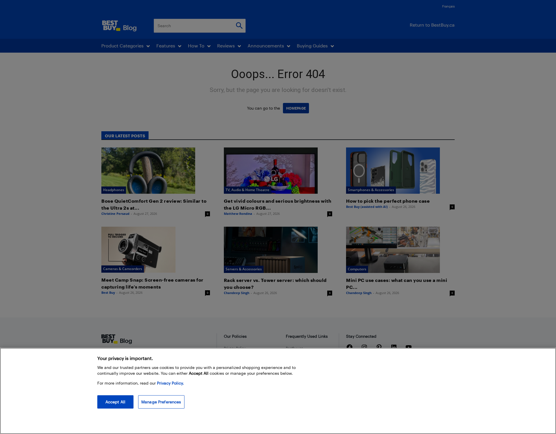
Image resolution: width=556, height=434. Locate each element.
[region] (278, 391)
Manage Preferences (161, 401)
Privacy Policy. (170, 383)
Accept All (115, 401)
